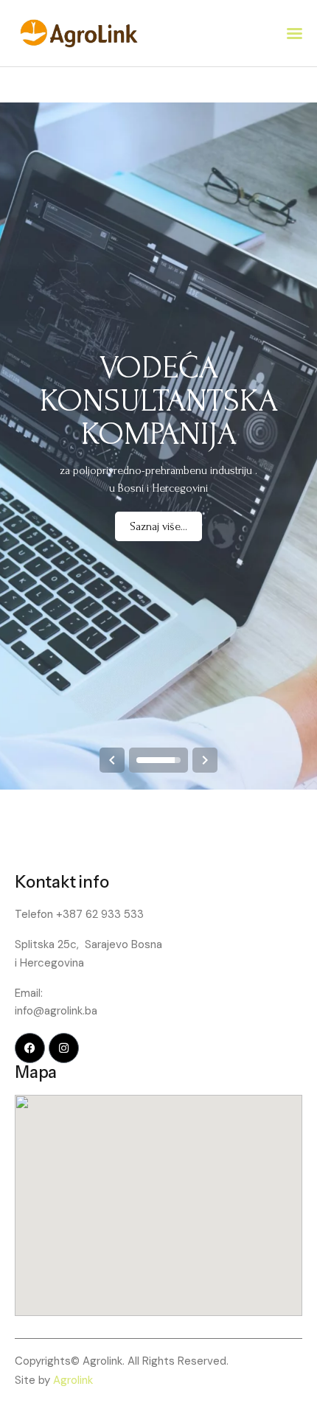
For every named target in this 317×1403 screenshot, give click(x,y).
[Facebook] (30, 1048)
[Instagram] (64, 1048)
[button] (294, 33)
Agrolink (73, 1380)
